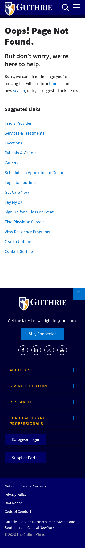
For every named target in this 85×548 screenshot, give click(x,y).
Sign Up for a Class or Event (29, 212)
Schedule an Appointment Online (34, 172)
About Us (19, 370)
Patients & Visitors (21, 152)
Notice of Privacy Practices (25, 486)
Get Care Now (17, 192)
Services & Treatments (24, 133)
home (54, 83)
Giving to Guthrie (29, 386)
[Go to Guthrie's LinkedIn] (36, 350)
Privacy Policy (15, 494)
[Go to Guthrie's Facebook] (23, 350)
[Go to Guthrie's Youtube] (62, 350)
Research (20, 402)
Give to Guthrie (18, 241)
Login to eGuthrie (20, 182)
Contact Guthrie (19, 251)
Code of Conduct (18, 511)
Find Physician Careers (25, 221)
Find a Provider (18, 123)
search (19, 90)
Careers (11, 162)
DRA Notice (13, 503)
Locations (13, 143)
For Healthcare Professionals (27, 420)
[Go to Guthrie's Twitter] (49, 350)
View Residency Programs (27, 231)
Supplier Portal (25, 457)
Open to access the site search (65, 7)
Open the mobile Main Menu (76, 7)
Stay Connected (43, 333)
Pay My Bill (14, 202)
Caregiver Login (25, 439)
